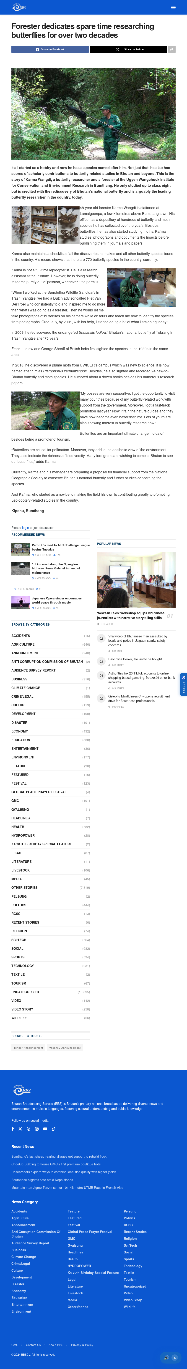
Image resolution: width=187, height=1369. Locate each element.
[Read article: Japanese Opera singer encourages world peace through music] (20, 602)
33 (57, 608)
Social (17, 948)
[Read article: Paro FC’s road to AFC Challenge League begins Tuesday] (20, 549)
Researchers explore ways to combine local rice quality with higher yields (63, 1171)
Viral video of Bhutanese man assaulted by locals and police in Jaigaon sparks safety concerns (137, 640)
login (25, 527)
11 (40, 589)
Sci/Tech (18, 939)
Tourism (18, 983)
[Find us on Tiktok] (53, 1129)
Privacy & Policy (82, 1345)
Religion (19, 931)
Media (16, 878)
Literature (21, 861)
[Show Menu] (173, 7)
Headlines (20, 818)
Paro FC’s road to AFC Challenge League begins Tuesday (61, 547)
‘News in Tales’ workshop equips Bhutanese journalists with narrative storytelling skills (130, 615)
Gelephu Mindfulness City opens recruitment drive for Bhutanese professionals (139, 698)
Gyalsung (20, 809)
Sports (17, 957)
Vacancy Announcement (65, 1047)
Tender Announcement (28, 1047)
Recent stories (25, 922)
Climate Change (25, 687)
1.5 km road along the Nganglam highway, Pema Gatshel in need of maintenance (56, 568)
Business (19, 679)
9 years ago (42, 608)
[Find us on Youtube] (45, 1129)
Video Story (22, 1009)
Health (17, 826)
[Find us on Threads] (29, 1129)
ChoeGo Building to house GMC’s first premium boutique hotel (56, 1164)
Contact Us (33, 1345)
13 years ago (25, 589)
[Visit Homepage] (18, 7)
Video (16, 1000)
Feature (18, 766)
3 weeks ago (42, 555)
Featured (20, 774)
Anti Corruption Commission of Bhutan (47, 661)
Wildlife (19, 1017)
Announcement (25, 653)
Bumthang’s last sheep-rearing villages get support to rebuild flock (58, 1156)
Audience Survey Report (33, 670)
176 (58, 555)
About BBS (56, 1345)
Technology (22, 965)
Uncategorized (25, 992)
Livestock (20, 870)
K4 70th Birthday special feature (41, 844)
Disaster (19, 722)
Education (20, 740)
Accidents (20, 635)
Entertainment (25, 748)
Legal (16, 853)
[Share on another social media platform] (172, 49)
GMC (15, 800)
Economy (19, 731)
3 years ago (42, 578)
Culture (18, 705)
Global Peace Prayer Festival (39, 792)
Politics (18, 905)
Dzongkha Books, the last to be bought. (135, 659)
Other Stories (24, 887)
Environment (23, 757)
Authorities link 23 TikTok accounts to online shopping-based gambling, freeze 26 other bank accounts (141, 677)
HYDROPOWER (23, 835)
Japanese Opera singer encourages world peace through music (57, 600)
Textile (18, 974)
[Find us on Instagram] (37, 1129)
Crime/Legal (22, 696)
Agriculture (22, 644)
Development (23, 713)
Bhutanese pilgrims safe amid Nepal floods (42, 1179)
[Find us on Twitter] (20, 1129)
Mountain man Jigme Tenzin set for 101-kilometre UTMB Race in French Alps (67, 1187)
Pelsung (19, 896)
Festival (19, 783)
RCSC (15, 913)
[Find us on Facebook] (12, 1129)
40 (57, 578)
